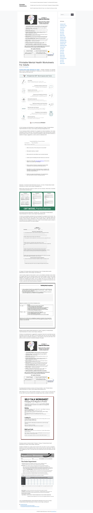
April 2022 (62, 53)
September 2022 (63, 45)
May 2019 (62, 61)
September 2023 (63, 25)
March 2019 (62, 63)
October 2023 (62, 24)
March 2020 (62, 56)
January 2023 (62, 38)
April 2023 (62, 33)
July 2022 (62, 48)
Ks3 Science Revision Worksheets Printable (27, 505)
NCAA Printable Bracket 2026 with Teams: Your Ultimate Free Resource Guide (43, 8)
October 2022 (62, 43)
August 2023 (62, 27)
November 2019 (63, 58)
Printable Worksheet (23, 504)
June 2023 (62, 30)
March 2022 (62, 55)
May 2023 (62, 32)
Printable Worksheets (23, 5)
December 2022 (63, 40)
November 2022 (63, 42)
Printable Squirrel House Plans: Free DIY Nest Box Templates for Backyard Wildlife (44, 5)
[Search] (72, 14)
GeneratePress (53, 511)
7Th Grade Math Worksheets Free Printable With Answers (29, 506)
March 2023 (62, 35)
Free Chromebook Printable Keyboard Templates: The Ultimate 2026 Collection (43, 2)
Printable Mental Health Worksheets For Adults (29, 69)
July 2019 (62, 60)
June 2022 (62, 50)
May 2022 (62, 51)
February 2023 (63, 37)
